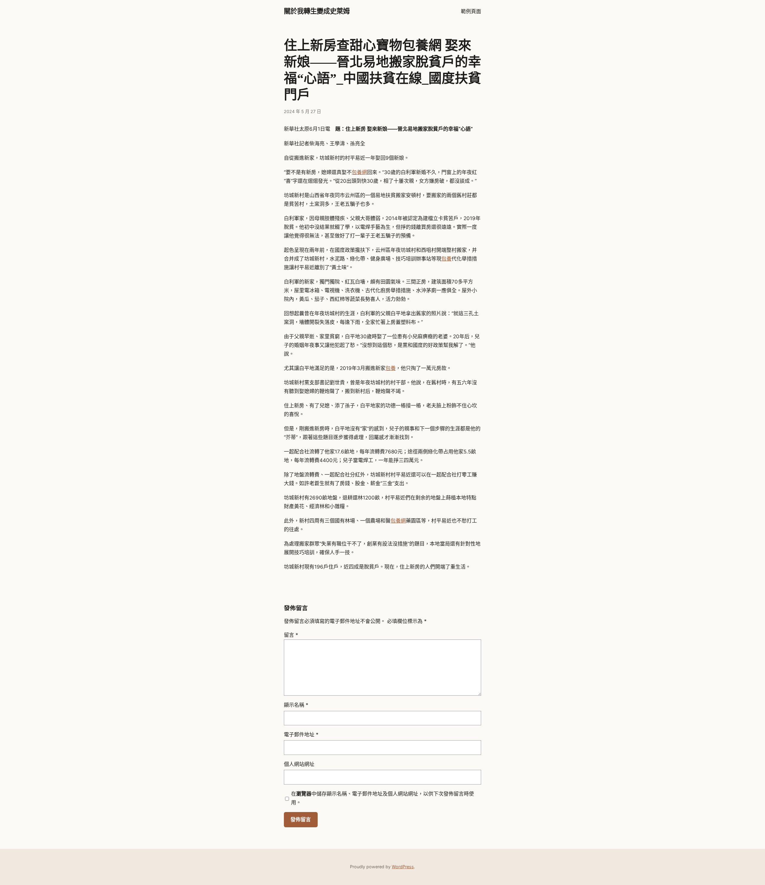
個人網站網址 (299, 764)
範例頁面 (471, 11)
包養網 (359, 172)
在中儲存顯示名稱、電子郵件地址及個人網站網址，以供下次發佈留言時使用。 (382, 798)
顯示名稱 (296, 705)
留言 (291, 635)
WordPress (403, 866)
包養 (446, 259)
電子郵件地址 (301, 735)
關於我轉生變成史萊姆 (317, 11)
